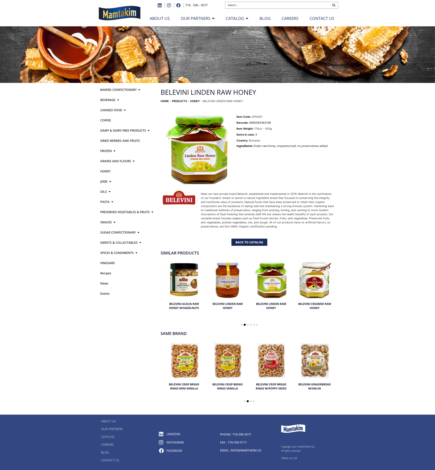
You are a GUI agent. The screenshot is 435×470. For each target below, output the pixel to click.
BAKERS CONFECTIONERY (118, 90)
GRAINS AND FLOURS (115, 161)
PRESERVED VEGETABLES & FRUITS (125, 212)
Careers (290, 18)
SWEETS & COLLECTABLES (119, 243)
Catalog (235, 18)
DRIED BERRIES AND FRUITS (120, 141)
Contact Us (322, 18)
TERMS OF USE (289, 458)
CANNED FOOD (111, 110)
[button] (242, 325)
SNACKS (106, 222)
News (104, 283)
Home (165, 101)
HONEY (105, 171)
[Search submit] (334, 5)
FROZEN (106, 151)
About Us (108, 421)
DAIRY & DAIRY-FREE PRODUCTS (123, 130)
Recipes (105, 273)
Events (105, 293)
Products (179, 101)
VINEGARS (107, 263)
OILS (103, 192)
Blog (265, 18)
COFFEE (105, 120)
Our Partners (195, 18)
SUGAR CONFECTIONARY (118, 232)
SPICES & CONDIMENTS (117, 253)
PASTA (105, 202)
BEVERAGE (107, 100)
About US (160, 18)
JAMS (104, 181)
